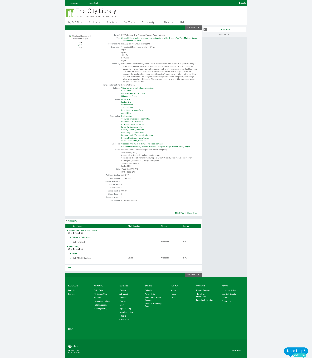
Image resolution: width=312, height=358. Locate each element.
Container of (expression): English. (156, 147)
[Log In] (239, 3)
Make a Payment (203, 290)
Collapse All (192, 213)
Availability (72, 221)
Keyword (123, 290)
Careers (225, 297)
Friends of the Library (205, 300)
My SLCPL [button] (74, 22)
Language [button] (73, 286)
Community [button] (148, 22)
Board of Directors (230, 294)
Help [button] (183, 22)
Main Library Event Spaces (153, 298)
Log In (243, 3)
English (71, 290)
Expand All (179, 213)
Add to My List (224, 34)
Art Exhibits (150, 294)
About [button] (167, 22)
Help (70, 329)
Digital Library (125, 308)
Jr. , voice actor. (132, 127)
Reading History (100, 308)
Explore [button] (93, 22)
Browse (122, 297)
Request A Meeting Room (153, 305)
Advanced (123, 294)
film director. (132, 122)
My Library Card (100, 294)
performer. (135, 138)
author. (126, 116)
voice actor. (132, 124)
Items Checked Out (102, 301)
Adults (173, 290)
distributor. (133, 141)
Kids (173, 297)
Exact (121, 305)
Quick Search (99, 290)
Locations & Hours (230, 290)
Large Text (93, 3)
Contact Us (226, 301)
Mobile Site (236, 350)
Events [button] (111, 22)
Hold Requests (100, 305)
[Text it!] (70, 242)
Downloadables (126, 312)
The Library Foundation (201, 295)
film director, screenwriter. (135, 119)
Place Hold (225, 29)
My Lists (97, 297)
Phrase (122, 301)
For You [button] (128, 22)
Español (71, 294)
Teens (173, 294)
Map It (70, 267)
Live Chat (296, 352)
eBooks (122, 316)
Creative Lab (124, 319)
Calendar (148, 290)
